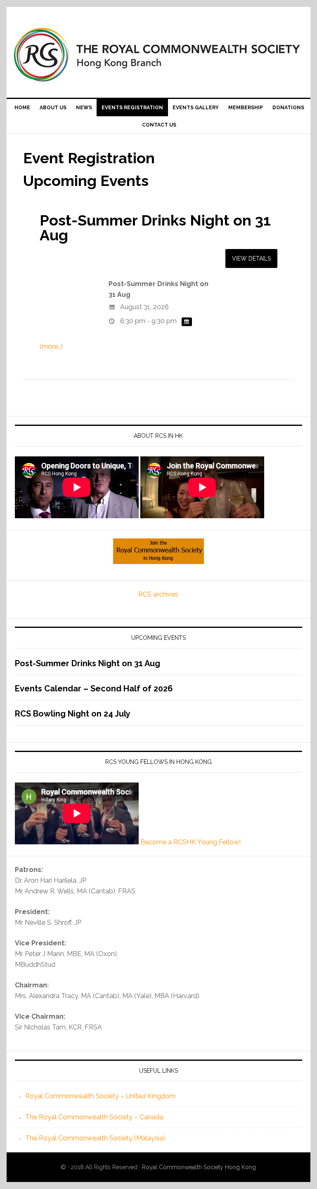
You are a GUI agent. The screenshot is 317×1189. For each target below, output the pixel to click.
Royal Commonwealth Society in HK (158, 54)
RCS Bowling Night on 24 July (72, 714)
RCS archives (158, 594)
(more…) (51, 346)
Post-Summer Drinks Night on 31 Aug (155, 227)
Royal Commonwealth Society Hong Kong (199, 1167)
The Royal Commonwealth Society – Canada (94, 1117)
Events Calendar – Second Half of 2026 (94, 688)
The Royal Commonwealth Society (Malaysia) (95, 1138)
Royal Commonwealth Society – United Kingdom (100, 1096)
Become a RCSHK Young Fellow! (190, 842)
